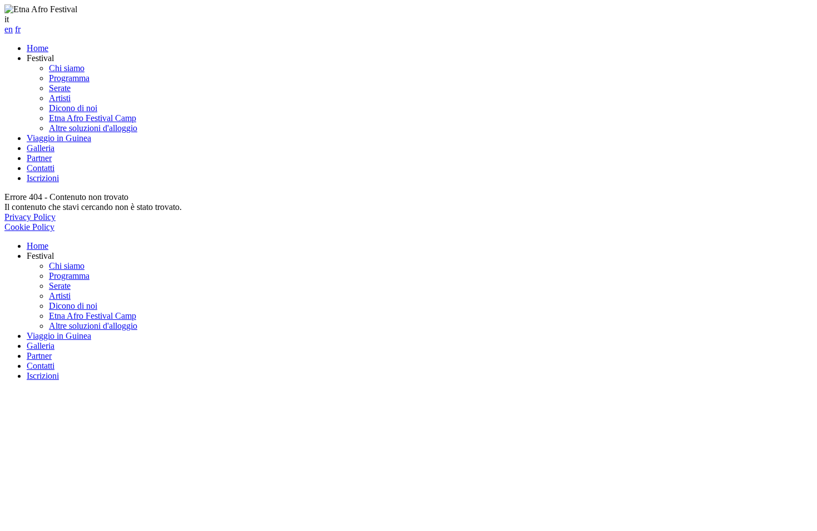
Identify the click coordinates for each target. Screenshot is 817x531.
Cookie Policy (29, 227)
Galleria (40, 148)
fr (18, 29)
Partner (39, 158)
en (8, 29)
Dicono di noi (73, 108)
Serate (60, 88)
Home (37, 48)
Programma (69, 78)
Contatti (40, 168)
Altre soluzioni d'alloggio (93, 128)
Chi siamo (66, 68)
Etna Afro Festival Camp (92, 118)
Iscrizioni (43, 178)
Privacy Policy (30, 217)
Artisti (60, 98)
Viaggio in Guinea (59, 138)
